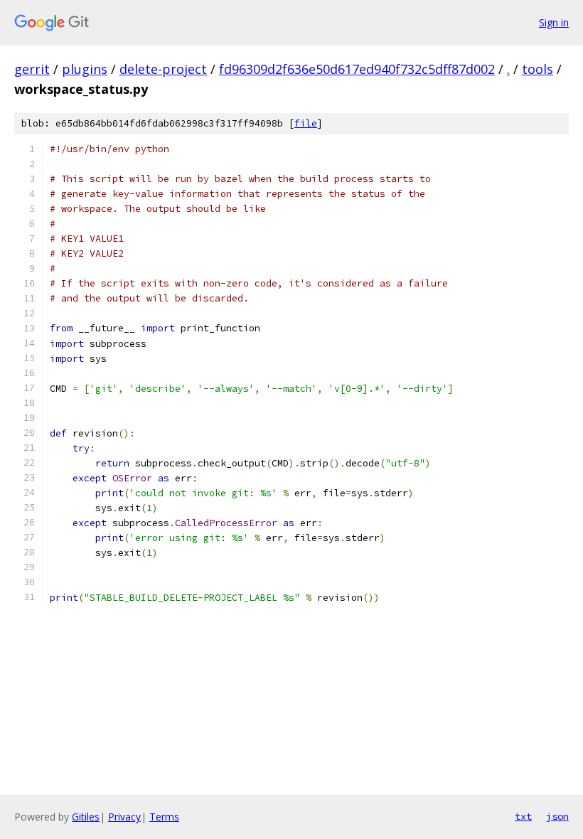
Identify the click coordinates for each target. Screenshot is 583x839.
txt (523, 816)
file (305, 123)
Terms (164, 816)
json (557, 816)
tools (537, 69)
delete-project (163, 69)
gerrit (32, 69)
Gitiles (86, 816)
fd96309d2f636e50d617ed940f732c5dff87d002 (357, 69)
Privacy (124, 816)
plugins (84, 69)
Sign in (554, 22)
